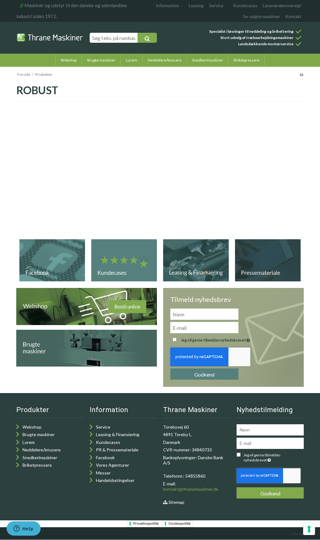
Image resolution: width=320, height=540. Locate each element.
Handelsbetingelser (115, 480)
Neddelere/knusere (41, 449)
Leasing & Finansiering (117, 434)
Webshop (32, 427)
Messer (103, 472)
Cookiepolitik (179, 523)
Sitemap (176, 502)
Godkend (204, 374)
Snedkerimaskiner (39, 457)
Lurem (28, 442)
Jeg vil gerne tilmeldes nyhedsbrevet (231, 339)
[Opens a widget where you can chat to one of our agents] (23, 529)
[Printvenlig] (301, 74)
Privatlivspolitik (146, 523)
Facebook (105, 457)
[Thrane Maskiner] (49, 37)
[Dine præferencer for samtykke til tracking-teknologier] (309, 529)
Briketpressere (37, 465)
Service (103, 427)
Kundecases (108, 442)
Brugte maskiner (38, 434)
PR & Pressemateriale (117, 449)
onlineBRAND (302, 533)
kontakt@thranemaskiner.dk (190, 489)
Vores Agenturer (112, 465)
